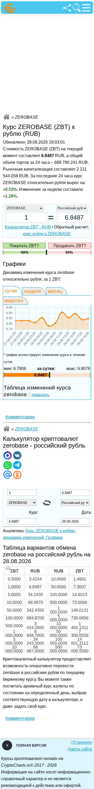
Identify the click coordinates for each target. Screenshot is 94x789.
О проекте (82, 742)
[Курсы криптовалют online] (10, 8)
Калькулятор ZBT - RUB (28, 227)
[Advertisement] (47, 63)
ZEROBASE (26, 429)
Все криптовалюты (6, 116)
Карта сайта (80, 749)
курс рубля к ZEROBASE (47, 234)
